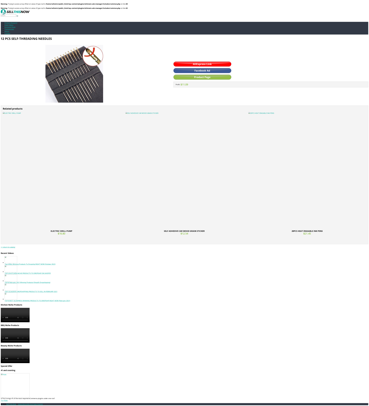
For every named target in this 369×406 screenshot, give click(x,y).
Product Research (11, 23)
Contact (7, 33)
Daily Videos (9, 25)
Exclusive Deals (10, 27)
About (7, 31)
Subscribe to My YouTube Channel (30, 404)
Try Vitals (4, 400)
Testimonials (9, 29)
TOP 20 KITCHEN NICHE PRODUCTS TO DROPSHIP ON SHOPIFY (28, 273)
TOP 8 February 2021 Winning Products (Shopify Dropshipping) (27, 282)
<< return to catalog (8, 247)
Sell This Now (11, 404)
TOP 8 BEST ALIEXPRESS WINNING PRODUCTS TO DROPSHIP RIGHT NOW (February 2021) (37, 301)
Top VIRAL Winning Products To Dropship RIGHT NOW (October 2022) (30, 264)
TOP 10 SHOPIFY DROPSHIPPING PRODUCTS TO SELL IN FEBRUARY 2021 (31, 292)
